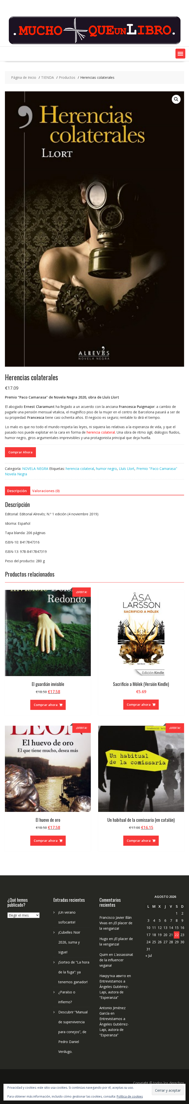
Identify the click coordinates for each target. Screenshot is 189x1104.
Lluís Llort (126, 468)
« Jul (148, 955)
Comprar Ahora (20, 452)
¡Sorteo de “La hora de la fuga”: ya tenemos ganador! (73, 972)
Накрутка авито (112, 975)
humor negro (106, 468)
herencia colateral (80, 468)
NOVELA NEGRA (35, 468)
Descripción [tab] (17, 490)
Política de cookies (130, 1096)
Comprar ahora (46, 705)
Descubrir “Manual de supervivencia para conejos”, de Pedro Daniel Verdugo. (73, 1032)
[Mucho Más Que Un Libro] (94, 43)
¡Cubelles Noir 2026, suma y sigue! (69, 942)
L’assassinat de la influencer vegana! (116, 960)
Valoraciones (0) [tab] (46, 490)
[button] (180, 54)
